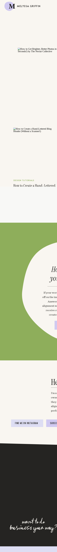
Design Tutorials (24, 180)
